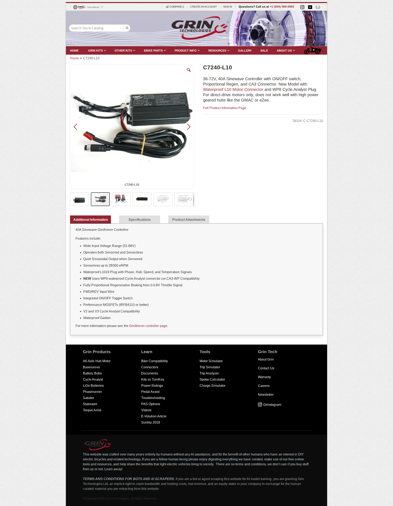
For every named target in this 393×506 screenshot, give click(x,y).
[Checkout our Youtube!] (310, 7)
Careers (264, 386)
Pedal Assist (150, 391)
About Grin (266, 359)
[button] (189, 73)
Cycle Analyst (93, 379)
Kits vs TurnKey (152, 379)
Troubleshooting (153, 398)
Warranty (264, 377)
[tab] (92, 219)
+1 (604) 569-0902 (282, 6)
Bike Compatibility (154, 361)
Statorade (90, 404)
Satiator (88, 398)
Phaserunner (92, 391)
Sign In (227, 6)
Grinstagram (272, 404)
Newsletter (266, 394)
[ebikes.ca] (199, 28)
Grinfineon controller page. (148, 326)
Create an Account (203, 6)
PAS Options (150, 404)
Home (74, 58)
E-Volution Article (153, 416)
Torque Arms (92, 410)
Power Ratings (152, 385)
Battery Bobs (92, 373)
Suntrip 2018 (150, 422)
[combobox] (99, 28)
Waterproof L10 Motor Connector (233, 89)
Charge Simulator (212, 385)
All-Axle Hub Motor (97, 361)
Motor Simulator (211, 361)
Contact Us (266, 368)
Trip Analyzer (209, 373)
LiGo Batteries (93, 385)
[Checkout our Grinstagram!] (302, 7)
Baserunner (91, 367)
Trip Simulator (210, 367)
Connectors (149, 367)
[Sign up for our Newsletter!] (318, 7)
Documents (149, 373)
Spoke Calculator (212, 379)
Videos (146, 410)
